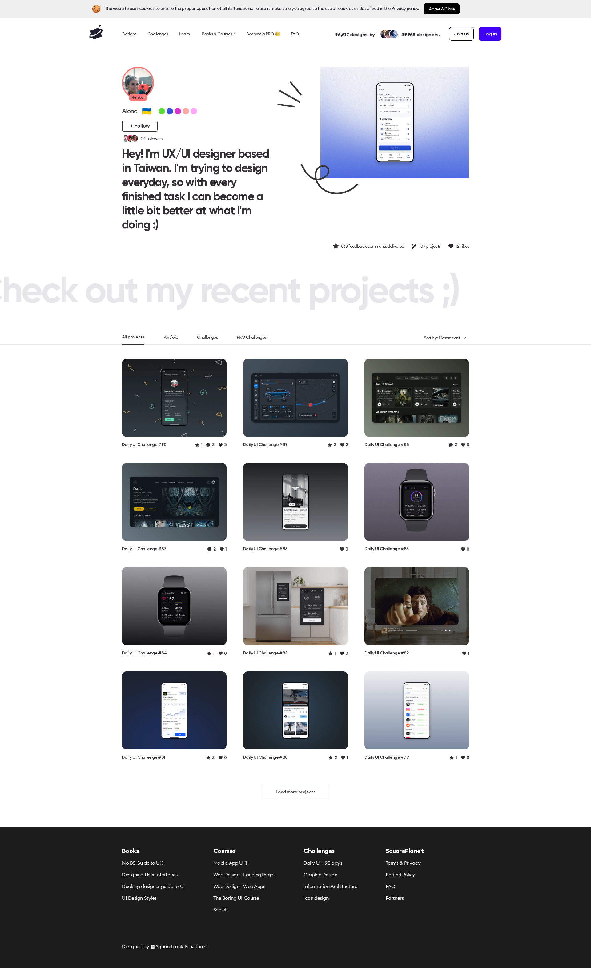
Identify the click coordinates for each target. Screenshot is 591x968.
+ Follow (140, 125)
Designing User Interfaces (150, 874)
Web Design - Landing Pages (244, 874)
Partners (395, 897)
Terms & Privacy (403, 862)
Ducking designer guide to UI (153, 886)
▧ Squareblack (166, 946)
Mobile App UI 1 (230, 862)
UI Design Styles (139, 897)
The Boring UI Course (236, 897)
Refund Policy (400, 874)
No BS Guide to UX (142, 862)
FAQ (390, 886)
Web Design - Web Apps (239, 886)
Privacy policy (405, 8)
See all (220, 909)
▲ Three (198, 946)
